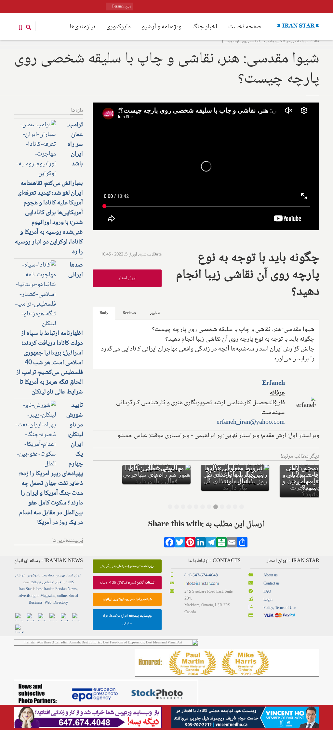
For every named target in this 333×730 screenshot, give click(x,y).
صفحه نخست (244, 27)
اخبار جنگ (205, 27)
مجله (51, 575)
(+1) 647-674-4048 (201, 575)
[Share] (242, 544)
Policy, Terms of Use (279, 608)
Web (48, 602)
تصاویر (155, 313)
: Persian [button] (121, 6)
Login (268, 600)
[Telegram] (211, 544)
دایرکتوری (118, 27)
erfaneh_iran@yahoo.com (251, 422)
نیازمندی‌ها (82, 27)
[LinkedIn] (200, 544)
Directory (60, 602)
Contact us (271, 583)
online (62, 596)
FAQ (267, 591)
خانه (316, 41)
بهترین (60, 575)
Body (104, 313)
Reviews (129, 313)
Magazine (47, 596)
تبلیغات (36, 582)
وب (44, 575)
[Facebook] (169, 544)
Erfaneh (273, 383)
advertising (27, 596)
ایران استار (127, 278)
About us (270, 575)
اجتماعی (48, 582)
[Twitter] (180, 544)
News (72, 589)
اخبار (58, 582)
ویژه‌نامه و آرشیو (161, 27)
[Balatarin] (221, 544)
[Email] (232, 544)
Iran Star (25, 589)
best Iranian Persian (51, 589)
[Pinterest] (190, 544)
